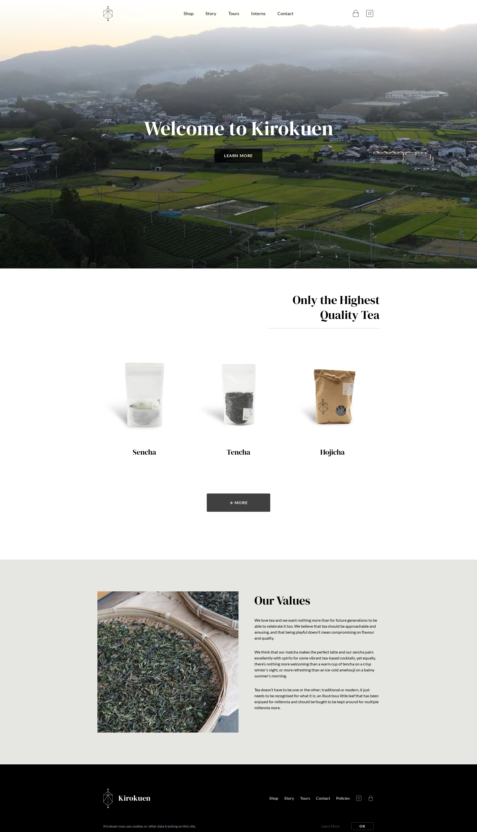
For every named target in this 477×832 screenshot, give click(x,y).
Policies (343, 798)
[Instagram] (370, 13)
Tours (233, 13)
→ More (238, 502)
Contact (285, 13)
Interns (258, 13)
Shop (189, 13)
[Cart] (356, 13)
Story (210, 13)
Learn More (238, 155)
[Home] (143, 13)
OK (362, 826)
